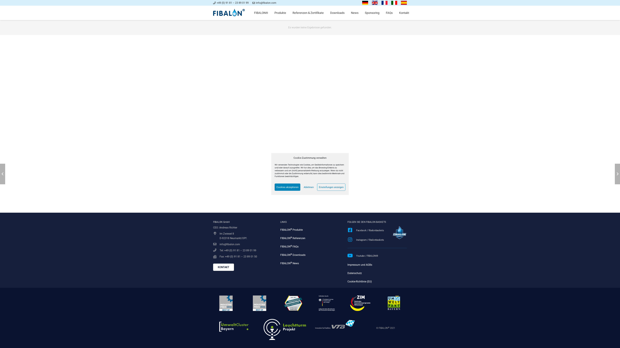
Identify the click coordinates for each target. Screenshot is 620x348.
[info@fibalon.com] (216, 244)
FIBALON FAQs (289, 246)
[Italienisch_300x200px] (394, 3)
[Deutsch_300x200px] (365, 3)
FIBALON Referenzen (292, 238)
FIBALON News (289, 263)
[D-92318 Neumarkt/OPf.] (216, 238)
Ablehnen (309, 187)
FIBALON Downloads (292, 254)
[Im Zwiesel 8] (216, 234)
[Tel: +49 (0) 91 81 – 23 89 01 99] (216, 250)
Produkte (297, 229)
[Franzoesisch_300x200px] (385, 3)
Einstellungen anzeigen (331, 187)
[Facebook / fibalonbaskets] (351, 230)
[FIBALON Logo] (229, 13)
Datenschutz (354, 273)
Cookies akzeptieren (287, 187)
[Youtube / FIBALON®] (351, 256)
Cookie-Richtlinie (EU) (359, 281)
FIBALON (285, 229)
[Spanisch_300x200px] (404, 3)
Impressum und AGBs (359, 264)
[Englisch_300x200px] (375, 3)
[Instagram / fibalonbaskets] (351, 240)
